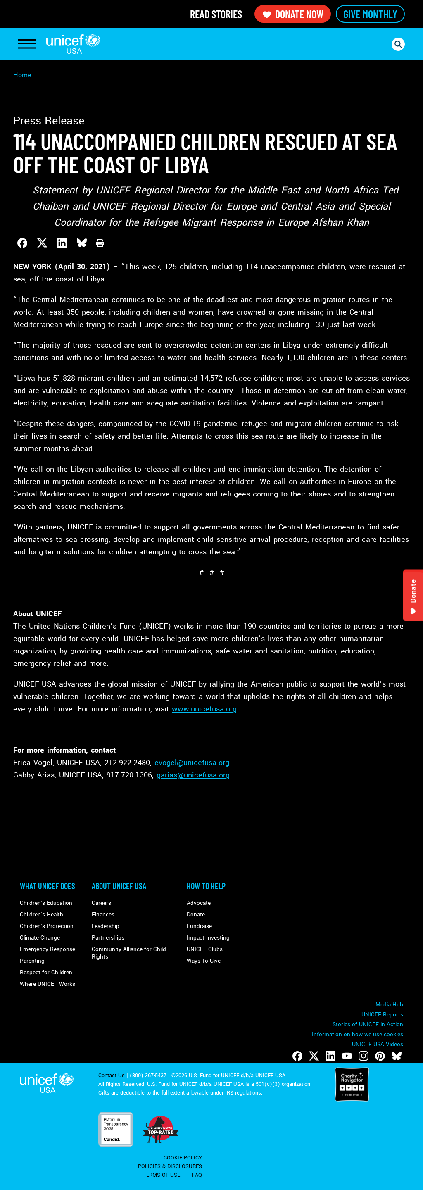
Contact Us (111, 1075)
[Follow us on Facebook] (297, 1056)
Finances (103, 914)
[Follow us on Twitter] (314, 1056)
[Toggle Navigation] (27, 44)
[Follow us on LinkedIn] (330, 1056)
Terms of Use (161, 1175)
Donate (196, 914)
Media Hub (389, 1005)
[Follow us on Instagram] (363, 1056)
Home (22, 75)
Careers (101, 903)
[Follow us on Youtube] (347, 1056)
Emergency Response (47, 949)
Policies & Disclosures (170, 1166)
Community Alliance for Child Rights (129, 953)
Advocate (199, 903)
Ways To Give (204, 961)
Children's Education (46, 903)
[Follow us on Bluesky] (396, 1056)
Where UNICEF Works (47, 984)
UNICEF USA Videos (377, 1044)
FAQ (197, 1175)
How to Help (206, 886)
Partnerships (108, 938)
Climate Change (40, 938)
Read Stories (216, 13)
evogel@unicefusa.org (191, 762)
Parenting (32, 961)
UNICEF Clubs (205, 949)
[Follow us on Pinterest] (380, 1056)
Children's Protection (47, 926)
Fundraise (199, 926)
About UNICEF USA (119, 886)
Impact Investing (208, 938)
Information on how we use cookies (357, 1034)
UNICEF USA (73, 44)
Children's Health (41, 914)
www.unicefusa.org (204, 709)
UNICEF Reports (382, 1014)
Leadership (105, 926)
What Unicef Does (47, 886)
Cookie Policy (183, 1157)
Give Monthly (370, 13)
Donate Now (299, 13)
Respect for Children (46, 972)
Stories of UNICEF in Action (368, 1024)
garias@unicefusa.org (193, 775)
